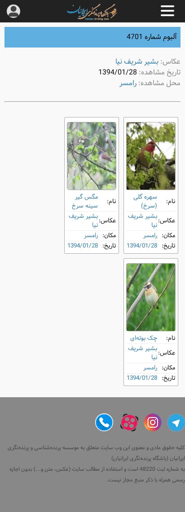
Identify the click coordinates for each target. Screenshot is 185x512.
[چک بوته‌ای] (151, 297)
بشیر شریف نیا (137, 62)
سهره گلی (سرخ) (145, 201)
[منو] (167, 11)
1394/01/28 (142, 246)
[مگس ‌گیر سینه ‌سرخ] (91, 156)
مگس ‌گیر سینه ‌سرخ (85, 201)
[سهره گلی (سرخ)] (151, 156)
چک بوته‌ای (143, 338)
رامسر (128, 83)
